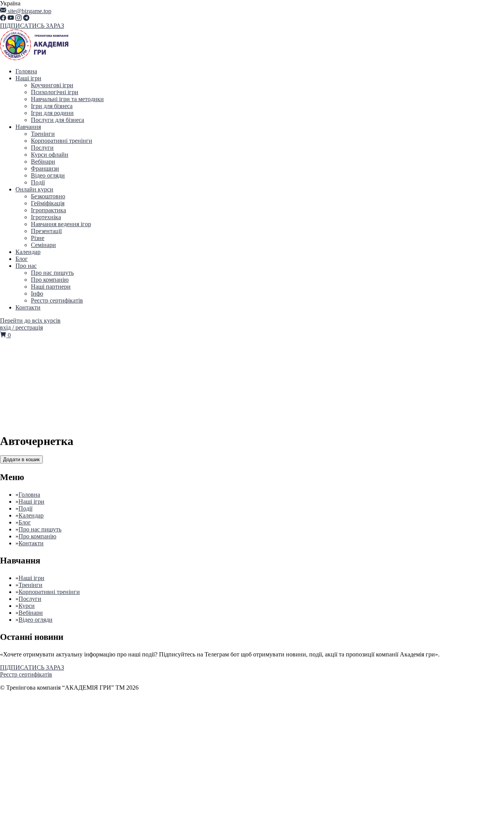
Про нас (26, 265)
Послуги (42, 147)
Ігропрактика (48, 210)
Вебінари (43, 161)
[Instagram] (18, 18)
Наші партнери (51, 286)
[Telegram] (26, 18)
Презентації (46, 231)
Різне (37, 238)
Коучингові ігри (52, 85)
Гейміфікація (47, 203)
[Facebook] (3, 18)
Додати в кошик (21, 459)
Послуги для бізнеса (57, 120)
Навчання (28, 126)
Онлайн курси (34, 189)
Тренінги (43, 133)
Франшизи (45, 168)
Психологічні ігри (54, 92)
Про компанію (50, 279)
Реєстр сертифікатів (57, 300)
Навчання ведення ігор (61, 224)
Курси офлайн (49, 154)
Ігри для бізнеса (52, 106)
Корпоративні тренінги (61, 140)
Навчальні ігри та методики (67, 99)
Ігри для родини (52, 113)
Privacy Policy (208, 764)
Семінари (43, 245)
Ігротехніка (46, 217)
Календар (28, 252)
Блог (21, 258)
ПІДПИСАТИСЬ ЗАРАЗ (32, 25)
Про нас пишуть (52, 272)
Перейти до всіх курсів (30, 320)
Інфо (37, 293)
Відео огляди (48, 175)
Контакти (28, 307)
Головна (26, 71)
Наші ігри (28, 78)
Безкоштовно (48, 196)
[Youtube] (11, 18)
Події (38, 182)
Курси (27, 605)
